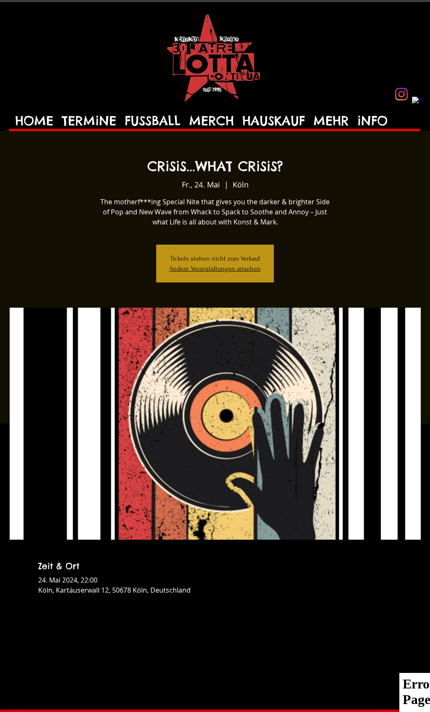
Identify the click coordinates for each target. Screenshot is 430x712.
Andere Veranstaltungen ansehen (215, 268)
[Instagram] (401, 94)
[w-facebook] (418, 103)
